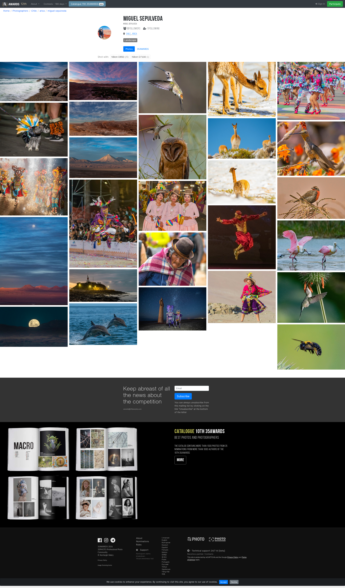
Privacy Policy (102, 560)
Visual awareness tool (144, 559)
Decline (234, 582)
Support (144, 549)
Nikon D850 (120, 57)
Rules (139, 544)
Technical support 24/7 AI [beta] (208, 550)
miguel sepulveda (57, 10)
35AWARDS (143, 49)
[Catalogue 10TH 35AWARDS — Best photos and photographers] (72, 473)
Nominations (142, 541)
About (139, 538)
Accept (223, 582)
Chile (34, 10)
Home (6, 10)
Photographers (20, 10)
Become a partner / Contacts (200, 554)
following (154, 28)
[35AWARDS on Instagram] (106, 541)
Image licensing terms (105, 565)
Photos (129, 49)
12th (23, 4)
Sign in (321, 3)
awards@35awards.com (132, 409)
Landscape (130, 40)
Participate (335, 4)
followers (134, 28)
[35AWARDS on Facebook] (100, 541)
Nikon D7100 (140, 57)
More (180, 460)
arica (42, 10)
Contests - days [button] (54, 4)
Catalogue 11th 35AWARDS (87, 4)
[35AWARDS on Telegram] (113, 541)
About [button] (34, 4)
